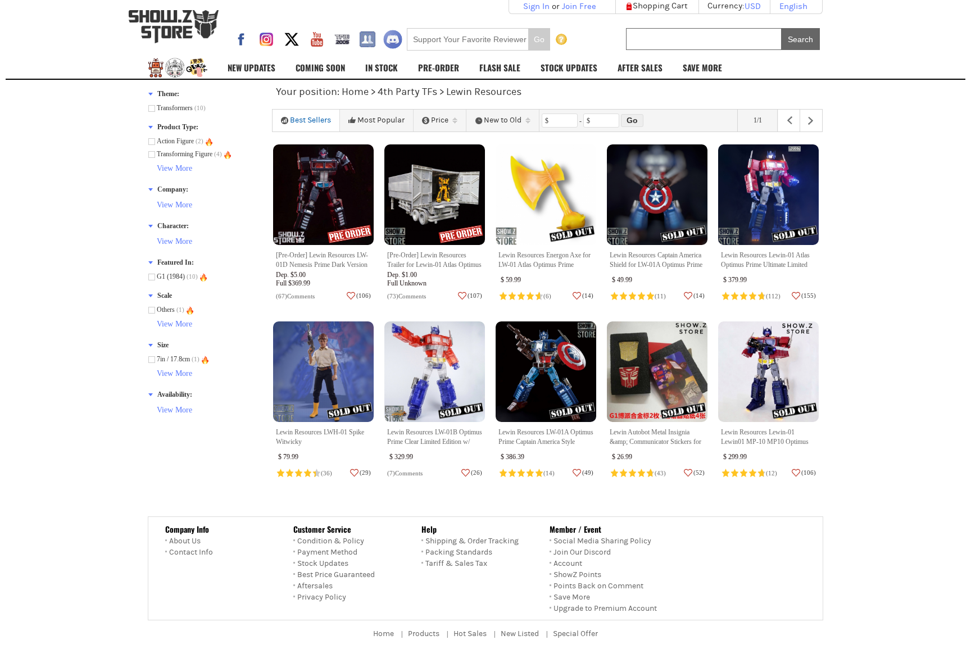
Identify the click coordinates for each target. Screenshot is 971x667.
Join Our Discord (582, 552)
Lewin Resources (483, 92)
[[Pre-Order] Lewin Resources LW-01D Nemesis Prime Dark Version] (323, 194)
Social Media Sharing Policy (602, 541)
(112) (773, 296)
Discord (393, 39)
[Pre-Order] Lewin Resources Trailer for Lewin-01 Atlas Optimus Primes (434, 265)
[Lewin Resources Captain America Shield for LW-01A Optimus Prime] (657, 194)
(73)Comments (406, 296)
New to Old (502, 120)
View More (174, 168)
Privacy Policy (321, 597)
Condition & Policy (330, 541)
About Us (185, 541)
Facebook (241, 39)
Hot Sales (470, 633)
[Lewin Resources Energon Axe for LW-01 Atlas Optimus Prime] (546, 194)
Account (567, 563)
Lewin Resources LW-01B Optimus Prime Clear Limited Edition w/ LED (434, 442)
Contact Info (191, 552)
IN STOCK (381, 67)
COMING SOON (320, 67)
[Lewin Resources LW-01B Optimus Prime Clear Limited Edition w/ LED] (434, 371)
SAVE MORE (702, 67)
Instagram (266, 39)
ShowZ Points (577, 574)
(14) (549, 473)
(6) (547, 296)
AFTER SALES (640, 67)
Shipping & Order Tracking (472, 541)
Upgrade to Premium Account (605, 608)
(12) (771, 473)
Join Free (579, 6)
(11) (660, 296)
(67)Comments (295, 296)
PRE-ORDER (438, 67)
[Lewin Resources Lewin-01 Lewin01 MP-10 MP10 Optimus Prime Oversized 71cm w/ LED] (768, 371)
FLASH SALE (499, 67)
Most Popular (381, 120)
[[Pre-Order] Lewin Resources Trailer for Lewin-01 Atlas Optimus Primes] (434, 194)
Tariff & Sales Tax (456, 563)
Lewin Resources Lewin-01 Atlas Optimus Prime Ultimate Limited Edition (765, 265)
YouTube (317, 39)
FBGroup (367, 39)
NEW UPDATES (251, 67)
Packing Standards (458, 552)
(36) (326, 473)
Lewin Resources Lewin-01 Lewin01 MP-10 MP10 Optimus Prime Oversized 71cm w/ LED (765, 442)
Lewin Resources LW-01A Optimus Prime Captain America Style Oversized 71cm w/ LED (545, 442)
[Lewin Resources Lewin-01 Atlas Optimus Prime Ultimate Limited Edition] (768, 194)
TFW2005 (342, 39)
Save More (571, 597)
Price (439, 120)
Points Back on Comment (598, 586)
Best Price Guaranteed (336, 574)
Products (423, 633)
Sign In (536, 6)
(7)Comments (405, 473)
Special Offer (575, 633)
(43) (660, 473)
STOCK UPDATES (569, 67)
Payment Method (327, 552)
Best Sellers (310, 120)
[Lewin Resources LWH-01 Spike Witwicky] (323, 371)
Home (355, 92)
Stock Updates (322, 563)
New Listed (520, 633)
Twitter (291, 39)
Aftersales (315, 586)
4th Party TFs (407, 92)
